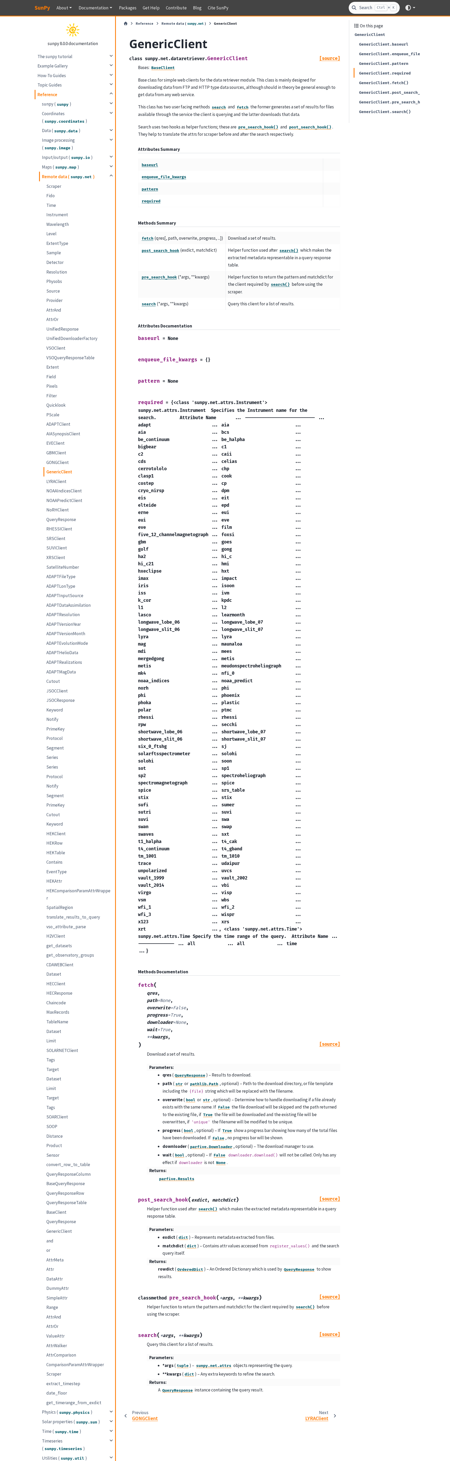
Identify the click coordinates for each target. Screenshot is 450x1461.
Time (51, 205)
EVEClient (55, 443)
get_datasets (59, 946)
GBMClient (56, 453)
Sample (53, 253)
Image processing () (58, 143)
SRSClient (55, 538)
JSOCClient (57, 691)
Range (52, 1307)
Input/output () (67, 157)
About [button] (62, 8)
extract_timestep (63, 1383)
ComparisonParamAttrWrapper (75, 1364)
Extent (52, 367)
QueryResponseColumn (68, 1174)
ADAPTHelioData (62, 652)
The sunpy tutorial (55, 56)
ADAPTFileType (61, 576)
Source (53, 291)
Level (51, 234)
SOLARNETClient (62, 1050)
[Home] (125, 24)
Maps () (60, 167)
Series (52, 757)
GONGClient (57, 462)
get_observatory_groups (70, 955)
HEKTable (55, 853)
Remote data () (68, 176)
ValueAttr (55, 1336)
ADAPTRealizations (64, 662)
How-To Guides (52, 75)
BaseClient (56, 1212)
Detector (55, 262)
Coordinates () (64, 117)
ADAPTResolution (63, 614)
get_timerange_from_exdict (73, 1403)
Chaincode (56, 1003)
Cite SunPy (218, 8)
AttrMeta (55, 1260)
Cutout (53, 681)
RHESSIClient (59, 529)
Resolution (56, 272)
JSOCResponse (60, 700)
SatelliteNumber (62, 567)
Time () (61, 1431)
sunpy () (56, 104)
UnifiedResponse (62, 329)
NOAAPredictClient (64, 500)
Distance (54, 1136)
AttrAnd (53, 310)
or (48, 1250)
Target (52, 1069)
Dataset (53, 974)
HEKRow (54, 843)
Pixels (52, 386)
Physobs (54, 281)
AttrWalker (56, 1345)
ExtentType (57, 243)
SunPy (42, 7)
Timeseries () (63, 1444)
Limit (51, 1041)
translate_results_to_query (73, 917)
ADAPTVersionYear (63, 624)
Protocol (54, 738)
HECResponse (59, 993)
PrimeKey (55, 729)
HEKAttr (54, 881)
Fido (50, 196)
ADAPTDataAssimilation (68, 605)
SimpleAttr (56, 1298)
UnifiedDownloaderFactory (71, 338)
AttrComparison (61, 1355)
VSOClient (55, 348)
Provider (54, 300)
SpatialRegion (59, 907)
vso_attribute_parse (66, 927)
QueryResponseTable (66, 1202)
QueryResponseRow (65, 1193)
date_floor (56, 1393)
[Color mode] (410, 8)
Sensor (52, 1155)
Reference (47, 94)
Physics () (67, 1412)
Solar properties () (71, 1422)
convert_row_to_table (68, 1164)
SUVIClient (56, 548)
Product (54, 1145)
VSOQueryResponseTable (70, 357)
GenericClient (59, 472)
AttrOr (52, 319)
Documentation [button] (93, 8)
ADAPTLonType (60, 586)
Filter (51, 395)
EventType (56, 872)
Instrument (57, 215)
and (49, 1241)
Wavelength (57, 224)
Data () (61, 130)
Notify (52, 719)
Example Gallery (53, 66)
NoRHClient (57, 510)
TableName (57, 1022)
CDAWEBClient (59, 965)
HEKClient (56, 834)
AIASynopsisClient (63, 434)
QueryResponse (61, 519)
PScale (52, 414)
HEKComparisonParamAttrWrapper (78, 894)
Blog (197, 8)
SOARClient (57, 1117)
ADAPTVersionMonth (65, 633)
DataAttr (54, 1279)
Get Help (151, 8)
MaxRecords (57, 1012)
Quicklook (56, 405)
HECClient (55, 984)
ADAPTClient (58, 424)
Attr (50, 1269)
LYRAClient (56, 481)
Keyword (54, 710)
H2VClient (55, 936)
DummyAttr (57, 1288)
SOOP (51, 1126)
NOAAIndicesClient (64, 491)
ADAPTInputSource (64, 595)
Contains (54, 862)
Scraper (53, 186)
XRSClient (55, 557)
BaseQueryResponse (65, 1183)
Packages (127, 8)
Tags (50, 1060)
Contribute (176, 8)
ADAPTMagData (61, 671)
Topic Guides (50, 85)
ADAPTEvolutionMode (67, 643)
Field (51, 376)
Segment (55, 748)
